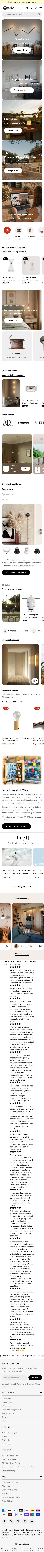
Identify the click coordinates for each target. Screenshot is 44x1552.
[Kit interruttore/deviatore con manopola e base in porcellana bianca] (27, 551)
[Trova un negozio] (26, 8)
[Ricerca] (38, 14)
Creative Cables (13, 1530)
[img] (22, 967)
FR (31, 1548)
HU (42, 1548)
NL (12, 1550)
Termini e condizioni (24, 1384)
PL (16, 1550)
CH (12, 1548)
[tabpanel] (22, 560)
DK (24, 1548)
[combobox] (22, 14)
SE (27, 1550)
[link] (8, 423)
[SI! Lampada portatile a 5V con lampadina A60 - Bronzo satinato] (17, 721)
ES (27, 1548)
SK (24, 1550)
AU (2, 1548)
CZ (16, 1548)
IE (2, 1550)
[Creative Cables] (11, 393)
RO (20, 1550)
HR (38, 1548)
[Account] (31, 8)
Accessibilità (24, 1544)
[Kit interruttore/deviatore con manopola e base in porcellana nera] (17, 551)
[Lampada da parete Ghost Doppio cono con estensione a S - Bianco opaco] (31, 265)
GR (35, 1548)
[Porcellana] (22, 524)
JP (9, 1550)
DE (20, 1548)
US (38, 1550)
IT (5, 1550)
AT (5, 1548)
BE (9, 1548)
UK (34, 1550)
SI (30, 1550)
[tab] (7, 489)
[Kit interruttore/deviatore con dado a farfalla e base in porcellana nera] (37, 551)
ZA (41, 1550)
